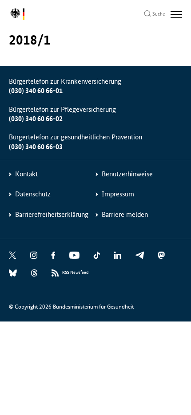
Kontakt (26, 174)
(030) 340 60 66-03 (36, 146)
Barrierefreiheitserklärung (51, 214)
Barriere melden (125, 214)
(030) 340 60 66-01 (36, 90)
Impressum (118, 194)
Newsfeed (75, 272)
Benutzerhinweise (127, 174)
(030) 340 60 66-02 (36, 118)
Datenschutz (33, 194)
